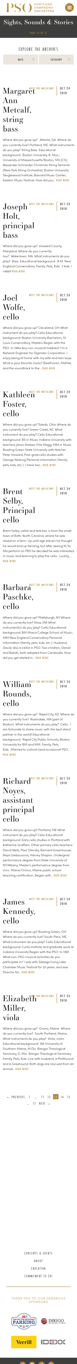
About (38, 1261)
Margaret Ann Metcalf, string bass (19, 109)
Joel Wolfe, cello (14, 307)
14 (62, 1097)
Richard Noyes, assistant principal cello (19, 799)
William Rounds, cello (17, 693)
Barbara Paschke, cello (18, 597)
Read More (62, 180)
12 (49, 1097)
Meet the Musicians (41, 88)
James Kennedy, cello (19, 911)
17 (34, 1103)
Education (38, 1268)
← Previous (15, 1097)
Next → (45, 1103)
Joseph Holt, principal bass (19, 220)
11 (43, 1097)
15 (69, 1097)
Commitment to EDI (38, 1276)
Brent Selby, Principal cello (19, 505)
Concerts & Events (38, 1253)
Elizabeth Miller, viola (20, 1008)
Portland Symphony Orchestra (30, 9)
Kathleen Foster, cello (19, 404)
